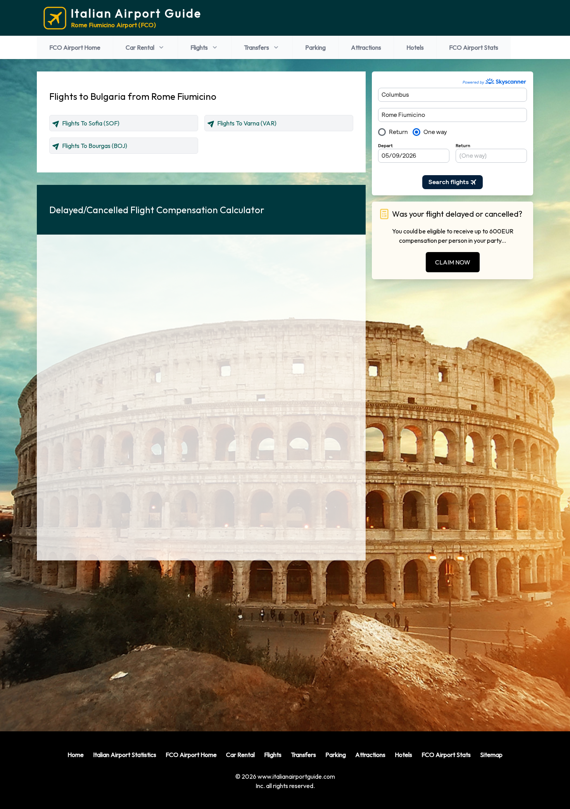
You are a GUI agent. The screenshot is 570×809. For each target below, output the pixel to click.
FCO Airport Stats (473, 47)
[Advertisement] (201, 639)
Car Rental (140, 47)
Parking (315, 47)
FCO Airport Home (74, 47)
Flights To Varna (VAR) (246, 123)
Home (75, 755)
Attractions (366, 47)
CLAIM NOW (452, 262)
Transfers (256, 47)
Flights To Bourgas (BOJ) (94, 146)
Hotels (415, 47)
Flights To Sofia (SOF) (90, 123)
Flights (199, 47)
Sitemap (491, 755)
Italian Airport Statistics (124, 755)
